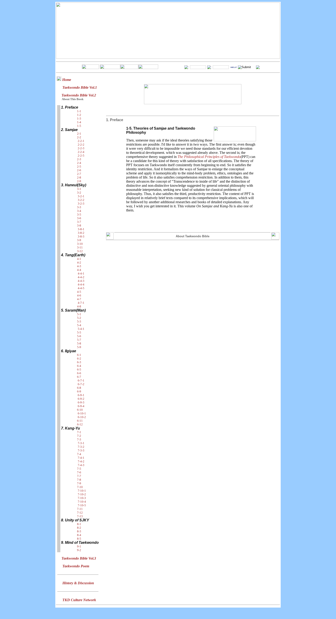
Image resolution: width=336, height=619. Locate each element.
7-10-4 (82, 501)
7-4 (79, 454)
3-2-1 (81, 196)
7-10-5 (82, 505)
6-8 (79, 388)
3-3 (79, 207)
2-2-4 (81, 152)
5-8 (79, 343)
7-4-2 (81, 461)
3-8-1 (81, 229)
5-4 (79, 325)
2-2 (79, 137)
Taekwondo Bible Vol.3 (78, 558)
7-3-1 (81, 443)
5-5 (79, 332)
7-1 (79, 432)
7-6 (79, 472)
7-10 (80, 487)
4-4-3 (81, 281)
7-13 (80, 516)
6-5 (79, 369)
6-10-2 (82, 417)
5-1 (79, 314)
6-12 (80, 424)
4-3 (79, 266)
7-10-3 (82, 498)
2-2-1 (81, 141)
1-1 (79, 111)
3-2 (79, 192)
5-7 (79, 340)
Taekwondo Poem (75, 566)
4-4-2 (81, 277)
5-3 (79, 321)
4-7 (79, 299)
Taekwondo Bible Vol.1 (79, 87)
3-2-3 (81, 203)
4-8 (79, 306)
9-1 (79, 546)
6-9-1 (81, 395)
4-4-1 (81, 273)
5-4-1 (81, 329)
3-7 (79, 222)
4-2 (79, 262)
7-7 (79, 476)
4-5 (79, 291)
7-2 (79, 436)
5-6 (79, 336)
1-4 (79, 122)
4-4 (79, 270)
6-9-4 (81, 406)
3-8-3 (81, 236)
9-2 (79, 550)
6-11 (80, 420)
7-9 (79, 483)
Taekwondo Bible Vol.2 (78, 95)
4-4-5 (81, 288)
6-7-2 (81, 384)
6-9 (79, 391)
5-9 (79, 347)
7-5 (79, 468)
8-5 (79, 538)
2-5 (79, 166)
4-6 (79, 295)
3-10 (80, 243)
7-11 (80, 509)
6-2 (79, 358)
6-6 (79, 373)
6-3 (79, 362)
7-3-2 (81, 446)
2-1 (79, 133)
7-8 (79, 479)
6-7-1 (81, 380)
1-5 (79, 126)
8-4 (79, 535)
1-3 (79, 118)
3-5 (79, 214)
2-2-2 (81, 144)
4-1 (79, 259)
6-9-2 (81, 398)
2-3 (79, 159)
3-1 (79, 189)
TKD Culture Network (79, 600)
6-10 (80, 409)
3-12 (80, 251)
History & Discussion (78, 583)
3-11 (80, 247)
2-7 (79, 174)
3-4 (79, 211)
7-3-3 (81, 450)
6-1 (79, 355)
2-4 (79, 163)
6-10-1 (82, 413)
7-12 (80, 512)
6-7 (79, 377)
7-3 (79, 439)
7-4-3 (81, 465)
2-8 (79, 177)
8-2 (79, 527)
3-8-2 (81, 233)
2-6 (79, 170)
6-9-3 (81, 402)
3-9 (79, 240)
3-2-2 (81, 200)
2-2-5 (81, 155)
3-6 (79, 218)
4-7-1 (81, 302)
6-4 (79, 366)
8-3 (79, 531)
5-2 (79, 318)
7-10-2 (82, 494)
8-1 (79, 524)
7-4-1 (81, 457)
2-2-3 (81, 148)
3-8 (79, 225)
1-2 (79, 115)
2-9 (79, 181)
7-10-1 (82, 490)
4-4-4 (81, 284)
